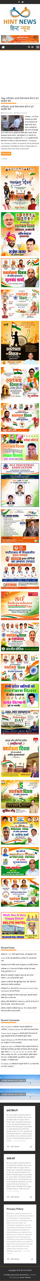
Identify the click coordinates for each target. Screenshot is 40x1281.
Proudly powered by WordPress (16, 1275)
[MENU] (37, 47)
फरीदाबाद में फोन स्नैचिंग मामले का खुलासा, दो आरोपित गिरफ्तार (19, 964)
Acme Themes (25, 1277)
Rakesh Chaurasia (21, 113)
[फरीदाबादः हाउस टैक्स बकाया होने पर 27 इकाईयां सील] (12, 116)
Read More (6, 153)
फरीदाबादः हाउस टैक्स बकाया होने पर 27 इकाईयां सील (17, 107)
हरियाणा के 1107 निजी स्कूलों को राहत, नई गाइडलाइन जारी (19, 954)
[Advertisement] (20, 72)
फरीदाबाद (5, 159)
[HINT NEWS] (3, 47)
